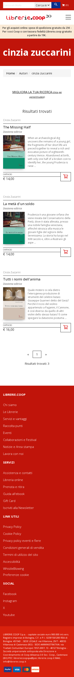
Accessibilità (11, 561)
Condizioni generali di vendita (23, 548)
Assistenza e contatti (17, 473)
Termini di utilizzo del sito (20, 554)
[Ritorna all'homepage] (28, 17)
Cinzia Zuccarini (12, 120)
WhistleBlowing (13, 568)
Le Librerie (10, 412)
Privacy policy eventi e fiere (22, 541)
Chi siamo (10, 405)
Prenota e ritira (13, 487)
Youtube (9, 615)
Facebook (9, 594)
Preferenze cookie (16, 575)
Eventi (7, 433)
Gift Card (9, 501)
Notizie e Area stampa (18, 447)
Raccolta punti (13, 426)
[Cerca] (55, 5)
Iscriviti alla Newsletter (18, 508)
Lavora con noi (13, 454)
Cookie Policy (12, 534)
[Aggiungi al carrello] (65, 176)
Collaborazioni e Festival (19, 440)
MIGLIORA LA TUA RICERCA (37, 94)
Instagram (10, 601)
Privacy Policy (12, 527)
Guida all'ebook (13, 494)
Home (10, 73)
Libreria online (13, 480)
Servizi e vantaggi (15, 419)
